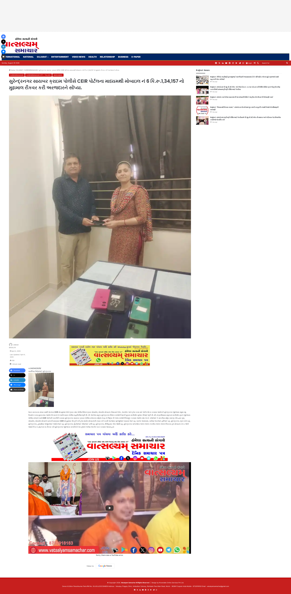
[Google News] (105, 566)
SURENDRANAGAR (31, 70)
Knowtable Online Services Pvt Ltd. (171, 583)
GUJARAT (42, 57)
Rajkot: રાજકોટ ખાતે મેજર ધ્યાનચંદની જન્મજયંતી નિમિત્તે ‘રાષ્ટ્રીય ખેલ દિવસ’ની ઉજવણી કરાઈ (241, 97)
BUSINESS (123, 57)
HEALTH (92, 57)
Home (12, 70)
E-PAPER (136, 57)
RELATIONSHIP (107, 57)
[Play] (110, 508)
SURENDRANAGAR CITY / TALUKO (38, 75)
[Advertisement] (68, 16)
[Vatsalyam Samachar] (21, 45)
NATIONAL (28, 57)
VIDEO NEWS (78, 57)
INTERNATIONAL (11, 57)
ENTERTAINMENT (60, 57)
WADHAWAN (58, 75)
